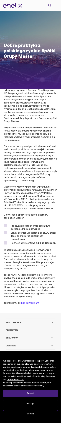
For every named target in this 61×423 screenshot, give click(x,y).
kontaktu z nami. (30, 302)
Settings (30, 403)
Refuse (30, 413)
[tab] (29, 322)
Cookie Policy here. (15, 379)
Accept (30, 393)
